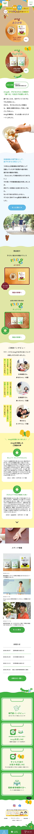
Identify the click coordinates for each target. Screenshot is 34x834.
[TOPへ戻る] (28, 801)
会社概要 (6, 818)
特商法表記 (26, 818)
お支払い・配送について (17, 820)
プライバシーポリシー (15, 818)
